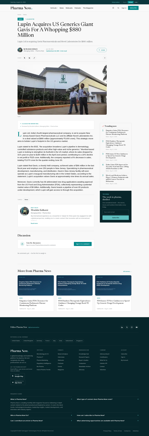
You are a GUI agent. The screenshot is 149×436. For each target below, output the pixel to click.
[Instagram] (132, 327)
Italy (54, 341)
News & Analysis (63, 354)
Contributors (104, 357)
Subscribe (133, 8)
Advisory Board (104, 354)
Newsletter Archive (85, 366)
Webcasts (69, 8)
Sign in (124, 8)
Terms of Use (118, 431)
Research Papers (84, 357)
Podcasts (78, 8)
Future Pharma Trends (43, 370)
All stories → (127, 271)
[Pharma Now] (21, 7)
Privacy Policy (107, 431)
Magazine (61, 370)
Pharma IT (40, 357)
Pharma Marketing (42, 360)
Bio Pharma (40, 366)
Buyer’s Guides (83, 360)
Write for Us (103, 360)
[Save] (105, 58)
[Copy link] (34, 58)
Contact (102, 366)
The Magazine (88, 8)
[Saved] (113, 8)
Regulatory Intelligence (44, 363)
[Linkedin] (122, 327)
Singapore (79, 341)
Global (130, 2)
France (48, 341)
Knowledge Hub (84, 354)
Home (19, 14)
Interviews (61, 357)
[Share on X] (24, 58)
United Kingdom (28, 341)
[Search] (118, 8)
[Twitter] (127, 327)
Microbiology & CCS (43, 354)
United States (16, 341)
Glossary (81, 370)
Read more (34, 223)
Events (60, 366)
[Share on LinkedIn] (29, 58)
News (62, 8)
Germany (39, 341)
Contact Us (127, 431)
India (136, 2)
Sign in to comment (83, 244)
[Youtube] (137, 327)
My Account (124, 360)
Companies (82, 363)
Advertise (103, 370)
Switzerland (69, 341)
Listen (103, 50)
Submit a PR (103, 363)
